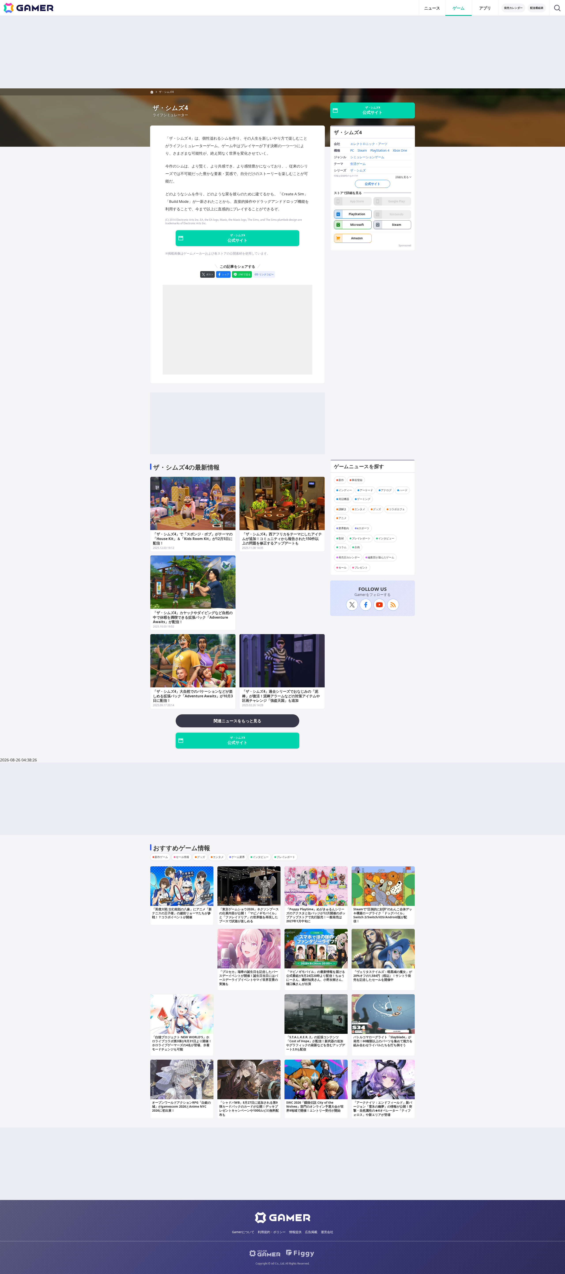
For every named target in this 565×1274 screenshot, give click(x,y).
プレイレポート (361, 538)
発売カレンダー (513, 8)
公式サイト (372, 184)
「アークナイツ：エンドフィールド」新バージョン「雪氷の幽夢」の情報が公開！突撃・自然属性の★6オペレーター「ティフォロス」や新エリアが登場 (382, 1108)
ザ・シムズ (358, 170)
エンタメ (359, 509)
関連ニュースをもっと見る (237, 720)
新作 (341, 480)
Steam (362, 150)
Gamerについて (243, 1232)
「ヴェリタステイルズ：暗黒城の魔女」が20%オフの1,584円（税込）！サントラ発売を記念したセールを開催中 (382, 976)
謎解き (343, 509)
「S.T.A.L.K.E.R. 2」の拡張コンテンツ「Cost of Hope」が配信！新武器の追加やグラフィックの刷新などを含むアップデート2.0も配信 (315, 1043)
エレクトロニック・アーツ (368, 144)
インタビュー (386, 538)
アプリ (485, 8)
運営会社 (327, 1232)
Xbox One (400, 150)
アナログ (386, 490)
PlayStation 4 (379, 150)
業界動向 (344, 528)
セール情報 (182, 857)
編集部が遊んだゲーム (381, 557)
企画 (357, 547)
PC (352, 150)
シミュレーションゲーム (367, 157)
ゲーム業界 (238, 857)
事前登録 (357, 480)
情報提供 (295, 1232)
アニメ (343, 518)
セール (343, 567)
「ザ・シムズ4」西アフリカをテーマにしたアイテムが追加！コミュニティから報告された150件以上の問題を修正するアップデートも (282, 539)
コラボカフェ (397, 509)
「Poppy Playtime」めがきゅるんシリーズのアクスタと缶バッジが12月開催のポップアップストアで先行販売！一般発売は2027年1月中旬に (315, 915)
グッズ (377, 509)
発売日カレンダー (349, 557)
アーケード (366, 490)
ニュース (432, 8)
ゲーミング (363, 499)
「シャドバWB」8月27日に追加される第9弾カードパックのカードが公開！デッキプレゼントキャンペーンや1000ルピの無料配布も (249, 1108)
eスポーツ (363, 528)
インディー (345, 490)
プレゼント (361, 567)
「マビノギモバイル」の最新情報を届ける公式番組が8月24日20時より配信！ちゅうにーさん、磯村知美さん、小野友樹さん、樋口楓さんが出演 (315, 978)
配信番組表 (536, 8)
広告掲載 (311, 1232)
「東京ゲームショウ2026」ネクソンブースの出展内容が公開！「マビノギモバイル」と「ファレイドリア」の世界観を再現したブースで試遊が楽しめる (249, 915)
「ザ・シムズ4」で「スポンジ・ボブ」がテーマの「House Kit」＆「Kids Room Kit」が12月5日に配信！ (193, 539)
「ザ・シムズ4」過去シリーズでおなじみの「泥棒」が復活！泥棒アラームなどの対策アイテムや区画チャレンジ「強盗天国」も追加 (281, 696)
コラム (343, 547)
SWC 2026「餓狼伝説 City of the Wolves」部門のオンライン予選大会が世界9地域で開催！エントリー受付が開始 (315, 1106)
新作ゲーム (161, 857)
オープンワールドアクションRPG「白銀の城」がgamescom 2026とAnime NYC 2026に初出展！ (181, 1106)
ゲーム (459, 8)
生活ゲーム (358, 164)
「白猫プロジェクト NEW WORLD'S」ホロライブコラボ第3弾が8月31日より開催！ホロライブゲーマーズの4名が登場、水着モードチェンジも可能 (182, 1043)
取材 (341, 538)
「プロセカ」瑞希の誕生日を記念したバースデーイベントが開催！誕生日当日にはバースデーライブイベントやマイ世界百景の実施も (248, 978)
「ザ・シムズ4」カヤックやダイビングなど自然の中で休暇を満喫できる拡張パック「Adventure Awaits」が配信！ (193, 617)
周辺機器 (344, 499)
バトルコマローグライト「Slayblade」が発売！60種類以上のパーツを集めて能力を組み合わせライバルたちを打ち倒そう (382, 1041)
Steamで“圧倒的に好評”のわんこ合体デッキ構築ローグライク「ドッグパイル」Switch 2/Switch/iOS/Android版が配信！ (382, 915)
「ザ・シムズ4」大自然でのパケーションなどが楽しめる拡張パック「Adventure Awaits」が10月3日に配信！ (193, 696)
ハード (403, 490)
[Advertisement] (282, 52)
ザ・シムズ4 (166, 92)
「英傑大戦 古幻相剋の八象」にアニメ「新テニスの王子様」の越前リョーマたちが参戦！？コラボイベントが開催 (182, 913)
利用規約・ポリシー (272, 1232)
